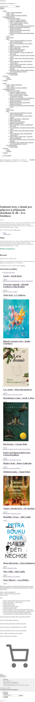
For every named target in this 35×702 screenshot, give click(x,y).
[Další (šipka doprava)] (2, 701)
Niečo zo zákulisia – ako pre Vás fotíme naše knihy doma (18, 609)
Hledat (17, 6)
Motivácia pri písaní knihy (16, 51)
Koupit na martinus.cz (7, 248)
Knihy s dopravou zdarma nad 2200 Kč (17, 15)
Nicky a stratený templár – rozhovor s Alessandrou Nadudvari (19, 23)
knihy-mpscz (7, 160)
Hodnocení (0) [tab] (7, 234)
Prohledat (5, 693)
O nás (8, 36)
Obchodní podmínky (12, 73)
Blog (8, 39)
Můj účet (5, 76)
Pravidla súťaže (14, 74)
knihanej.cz (3, 0)
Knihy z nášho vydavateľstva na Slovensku (11, 633)
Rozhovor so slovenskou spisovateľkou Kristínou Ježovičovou (20, 31)
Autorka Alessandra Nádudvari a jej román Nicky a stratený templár (21, 41)
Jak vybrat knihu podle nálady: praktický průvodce (13, 623)
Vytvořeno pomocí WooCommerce (9, 689)
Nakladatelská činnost (8, 17)
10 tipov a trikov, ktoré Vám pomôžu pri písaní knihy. (17, 612)
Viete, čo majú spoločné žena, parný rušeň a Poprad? (16, 600)
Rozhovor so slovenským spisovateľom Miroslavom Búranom (20, 28)
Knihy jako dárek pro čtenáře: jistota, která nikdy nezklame (15, 616)
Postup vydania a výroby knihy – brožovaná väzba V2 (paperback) (21, 65)
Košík (8, 77)
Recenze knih (10, 37)
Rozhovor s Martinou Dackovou (18, 21)
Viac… (17, 227)
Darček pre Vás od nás (9, 605)
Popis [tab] (4, 232)
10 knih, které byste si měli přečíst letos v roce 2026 (13, 627)
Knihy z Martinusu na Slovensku (8, 636)
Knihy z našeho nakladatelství (14, 12)
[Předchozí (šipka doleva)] (0, 701)
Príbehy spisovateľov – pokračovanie (19, 46)
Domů (1, 160)
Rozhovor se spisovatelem (13, 18)
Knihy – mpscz (10, 14)
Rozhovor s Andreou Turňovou (18, 20)
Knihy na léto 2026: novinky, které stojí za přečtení (13, 630)
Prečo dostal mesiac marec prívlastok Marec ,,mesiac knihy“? (19, 611)
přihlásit (23, 265)
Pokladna (9, 79)
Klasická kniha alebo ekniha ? (17, 49)
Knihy (5, 11)
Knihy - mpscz (4, 595)
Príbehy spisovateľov (15, 48)
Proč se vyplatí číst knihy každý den (9, 620)
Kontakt (5, 80)
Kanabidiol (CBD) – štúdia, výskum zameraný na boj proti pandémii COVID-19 (22, 70)
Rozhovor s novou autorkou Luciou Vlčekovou (22, 26)
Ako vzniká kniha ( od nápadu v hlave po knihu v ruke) (17, 614)
